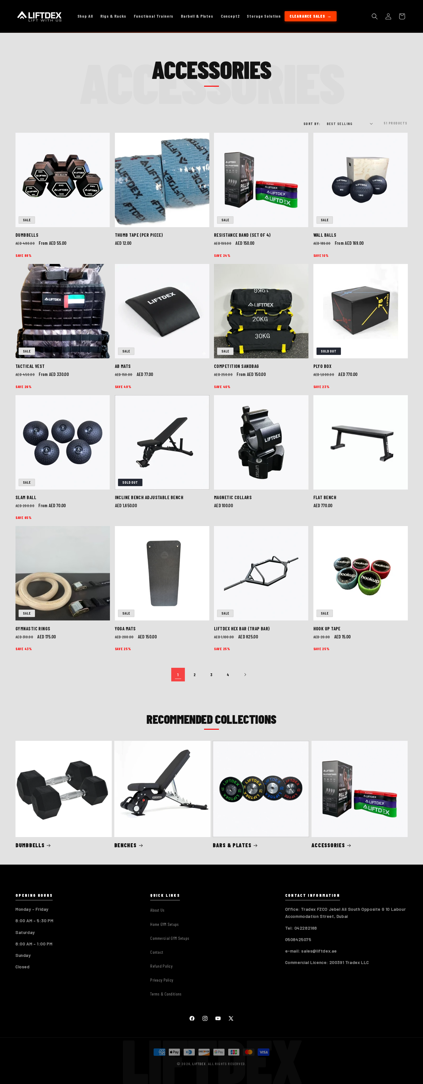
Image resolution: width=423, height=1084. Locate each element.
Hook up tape (327, 628)
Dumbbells (26, 235)
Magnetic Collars (233, 497)
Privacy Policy (161, 980)
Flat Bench (325, 497)
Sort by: (312, 123)
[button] (375, 16)
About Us (157, 910)
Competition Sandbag (236, 366)
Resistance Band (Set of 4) (242, 235)
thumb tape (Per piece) (139, 235)
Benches (125, 845)
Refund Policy (161, 966)
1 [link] (178, 674)
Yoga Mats (125, 628)
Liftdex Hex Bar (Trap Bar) (242, 628)
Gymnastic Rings (32, 628)
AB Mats (123, 366)
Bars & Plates (232, 845)
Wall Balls (325, 235)
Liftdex (199, 1063)
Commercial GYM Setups (169, 938)
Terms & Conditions (165, 993)
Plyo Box (322, 366)
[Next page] (245, 674)
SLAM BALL (25, 497)
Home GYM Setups (164, 924)
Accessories (328, 845)
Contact (156, 952)
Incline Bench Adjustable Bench (149, 497)
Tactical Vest (30, 366)
